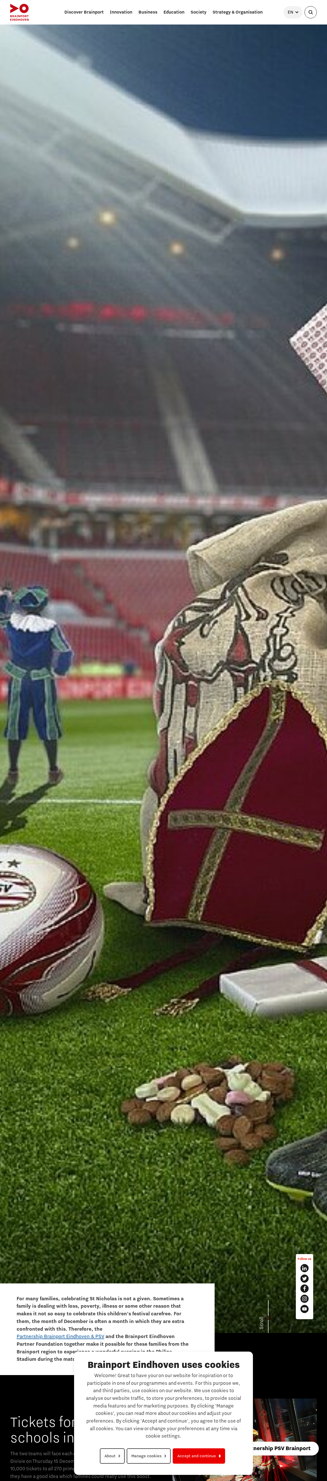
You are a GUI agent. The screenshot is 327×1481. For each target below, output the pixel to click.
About (109, 1456)
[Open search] (311, 12)
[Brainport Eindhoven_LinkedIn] (304, 1268)
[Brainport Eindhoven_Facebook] (304, 1288)
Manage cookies (146, 1456)
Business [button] (147, 12)
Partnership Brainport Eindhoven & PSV (60, 1336)
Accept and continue (196, 1456)
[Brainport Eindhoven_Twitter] (304, 1278)
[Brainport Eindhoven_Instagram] (304, 1299)
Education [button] (174, 12)
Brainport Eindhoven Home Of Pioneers (45, 1281)
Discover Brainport (96, 1281)
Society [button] (198, 12)
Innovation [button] (121, 12)
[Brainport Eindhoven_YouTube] (304, 1309)
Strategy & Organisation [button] (238, 12)
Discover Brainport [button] (84, 12)
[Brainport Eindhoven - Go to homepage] (19, 12)
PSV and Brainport (131, 1281)
